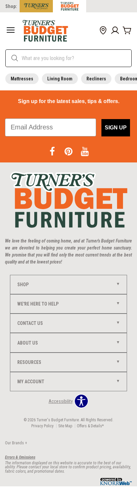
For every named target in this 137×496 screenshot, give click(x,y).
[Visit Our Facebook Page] (53, 151)
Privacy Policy (42, 426)
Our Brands (16, 443)
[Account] (115, 31)
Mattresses (22, 78)
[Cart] (127, 31)
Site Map (65, 426)
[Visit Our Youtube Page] (84, 151)
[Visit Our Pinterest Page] (69, 151)
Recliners (96, 78)
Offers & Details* (90, 426)
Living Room (59, 78)
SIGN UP (116, 127)
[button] (10, 31)
